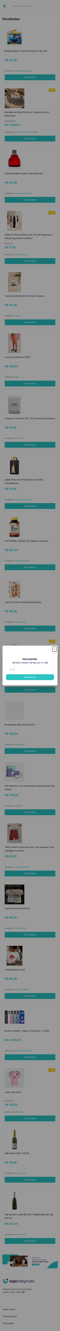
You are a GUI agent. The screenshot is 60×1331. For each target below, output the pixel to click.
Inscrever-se (30, 677)
